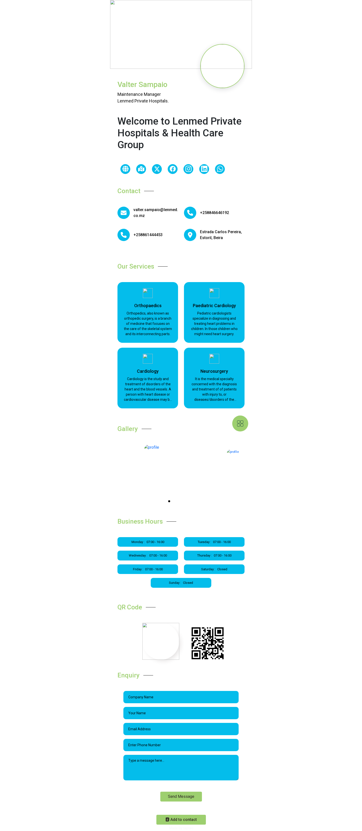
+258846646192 (214, 212)
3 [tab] (173, 501)
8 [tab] (191, 501)
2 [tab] (169, 501)
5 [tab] (180, 501)
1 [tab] (166, 501)
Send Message (181, 796)
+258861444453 (148, 234)
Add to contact (183, 819)
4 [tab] (177, 501)
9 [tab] (195, 501)
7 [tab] (188, 501)
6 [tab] (184, 501)
